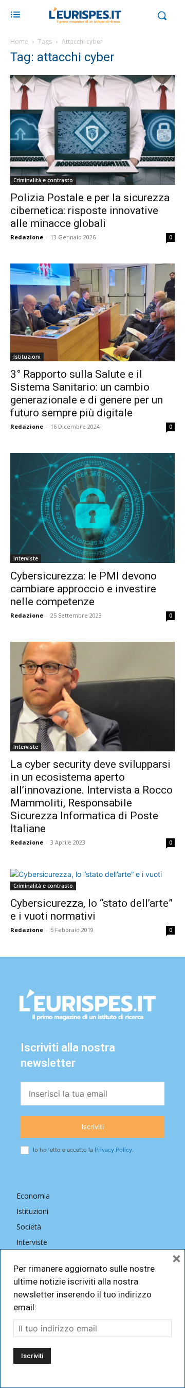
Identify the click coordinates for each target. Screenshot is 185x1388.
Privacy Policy (113, 1149)
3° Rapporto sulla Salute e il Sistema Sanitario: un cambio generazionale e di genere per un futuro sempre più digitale (86, 393)
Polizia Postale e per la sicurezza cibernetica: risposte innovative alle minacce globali (90, 210)
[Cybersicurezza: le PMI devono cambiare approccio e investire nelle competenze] (92, 508)
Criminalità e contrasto (43, 180)
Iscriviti (93, 1126)
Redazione (26, 237)
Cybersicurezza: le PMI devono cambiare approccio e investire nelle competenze (83, 589)
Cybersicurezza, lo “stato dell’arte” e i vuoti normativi (91, 909)
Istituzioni (27, 356)
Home (19, 41)
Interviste (25, 558)
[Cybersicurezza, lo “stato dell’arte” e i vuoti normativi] (92, 879)
